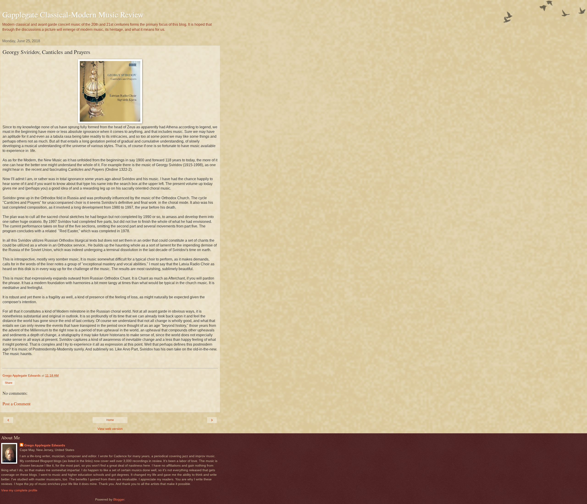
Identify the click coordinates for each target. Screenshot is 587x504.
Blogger (118, 499)
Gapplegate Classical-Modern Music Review (73, 14)
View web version (110, 429)
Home (110, 420)
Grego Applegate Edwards (44, 445)
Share (8, 382)
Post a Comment (16, 403)
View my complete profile (19, 490)
